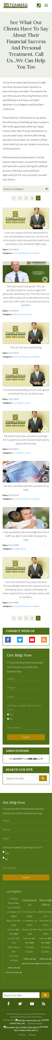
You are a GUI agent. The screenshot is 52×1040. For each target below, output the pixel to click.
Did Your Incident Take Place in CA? (23, 847)
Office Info (12, 968)
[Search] (43, 778)
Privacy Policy (37, 1017)
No (11, 718)
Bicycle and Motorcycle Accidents (26, 253)
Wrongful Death (19, 549)
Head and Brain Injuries (22, 314)
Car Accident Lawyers (21, 403)
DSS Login (32, 1035)
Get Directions (12, 972)
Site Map (22, 1035)
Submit (26, 737)
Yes (11, 714)
